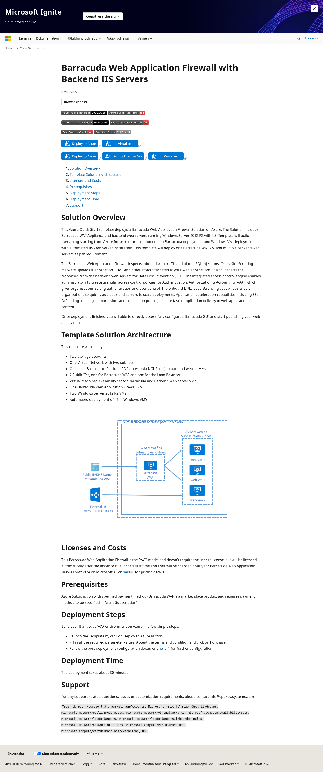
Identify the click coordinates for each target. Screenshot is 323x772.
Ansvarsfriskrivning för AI (24, 764)
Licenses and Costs (85, 180)
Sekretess (118, 764)
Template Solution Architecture (95, 174)
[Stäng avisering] (314, 8)
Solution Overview (85, 168)
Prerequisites (81, 186)
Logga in (311, 38)
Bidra (101, 764)
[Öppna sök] (298, 38)
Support (76, 205)
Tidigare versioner (61, 764)
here (127, 572)
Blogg (84, 764)
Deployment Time (84, 199)
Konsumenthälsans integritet (154, 764)
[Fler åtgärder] (314, 48)
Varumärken (227, 764)
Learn (10, 48)
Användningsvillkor (199, 764)
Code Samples (30, 48)
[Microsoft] (8, 38)
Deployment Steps (85, 192)
